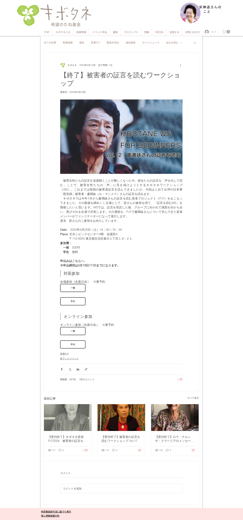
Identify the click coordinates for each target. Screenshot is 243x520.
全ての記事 (50, 42)
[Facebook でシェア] (61, 369)
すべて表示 (193, 397)
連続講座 (131, 42)
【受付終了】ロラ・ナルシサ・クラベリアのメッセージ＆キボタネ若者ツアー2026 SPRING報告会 (174, 439)
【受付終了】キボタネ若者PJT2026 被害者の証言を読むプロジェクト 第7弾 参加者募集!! (67, 439)
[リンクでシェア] (86, 369)
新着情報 (68, 42)
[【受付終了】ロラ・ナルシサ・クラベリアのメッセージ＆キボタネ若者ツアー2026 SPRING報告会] (175, 417)
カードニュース (151, 42)
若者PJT (95, 42)
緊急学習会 (113, 42)
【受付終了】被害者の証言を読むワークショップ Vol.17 (120, 439)
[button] (226, 32)
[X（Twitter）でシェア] (69, 369)
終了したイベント (69, 358)
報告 (81, 42)
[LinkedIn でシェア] (78, 369)
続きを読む (172, 42)
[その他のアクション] (180, 65)
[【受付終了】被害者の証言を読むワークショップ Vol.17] (121, 417)
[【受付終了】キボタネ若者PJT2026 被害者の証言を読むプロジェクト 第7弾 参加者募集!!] (68, 417)
